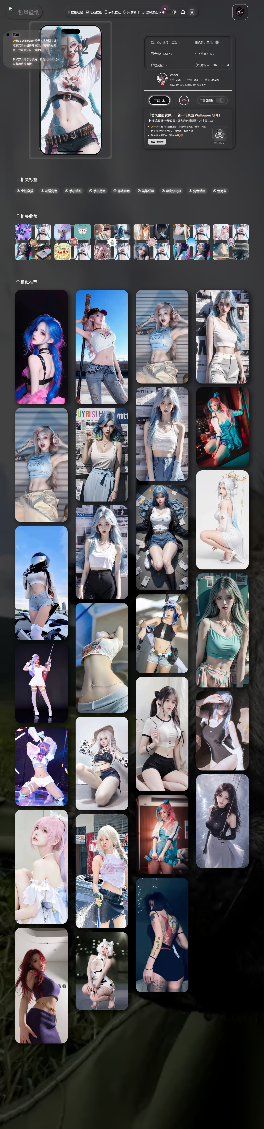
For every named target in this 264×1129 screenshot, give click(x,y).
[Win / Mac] (219, 133)
